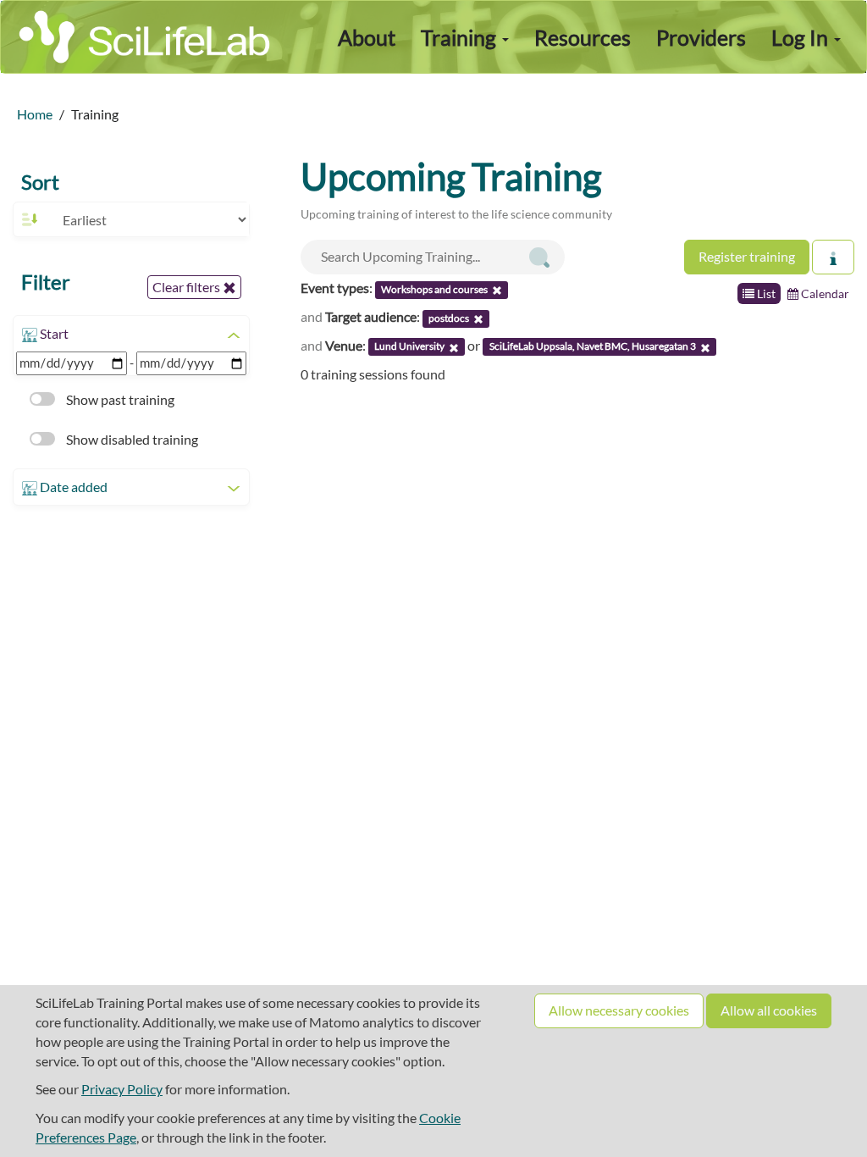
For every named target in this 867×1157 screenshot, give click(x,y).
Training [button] (460, 37)
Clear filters (187, 287)
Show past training (119, 399)
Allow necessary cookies (619, 1010)
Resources (582, 37)
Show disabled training (131, 439)
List (765, 293)
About (366, 37)
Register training (747, 256)
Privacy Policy (122, 1089)
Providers (701, 37)
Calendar (823, 293)
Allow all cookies (769, 1010)
